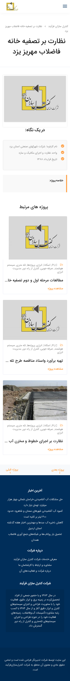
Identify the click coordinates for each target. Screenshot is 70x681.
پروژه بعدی (57, 470)
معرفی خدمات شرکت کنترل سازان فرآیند (35, 559)
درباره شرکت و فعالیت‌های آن (35, 571)
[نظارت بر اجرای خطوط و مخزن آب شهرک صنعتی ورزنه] (35, 400)
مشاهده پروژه (55, 288)
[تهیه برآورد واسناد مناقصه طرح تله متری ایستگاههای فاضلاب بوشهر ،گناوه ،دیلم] (35, 320)
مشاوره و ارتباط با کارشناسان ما (35, 565)
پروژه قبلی (12, 469)
